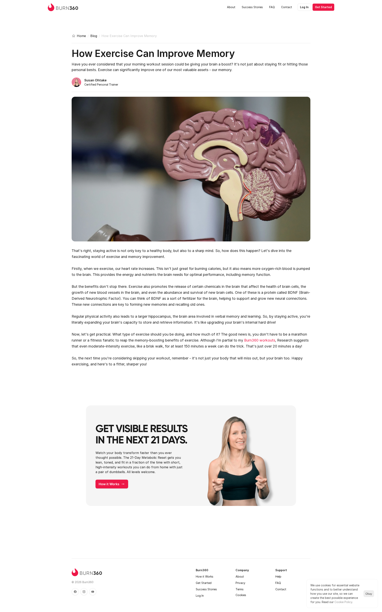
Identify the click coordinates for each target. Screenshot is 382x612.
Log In (200, 595)
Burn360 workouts (259, 340)
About (240, 576)
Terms (240, 589)
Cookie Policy (343, 602)
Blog (93, 36)
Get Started (203, 583)
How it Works (204, 576)
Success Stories (206, 589)
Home (81, 36)
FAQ (278, 583)
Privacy (240, 583)
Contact (280, 589)
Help (278, 576)
